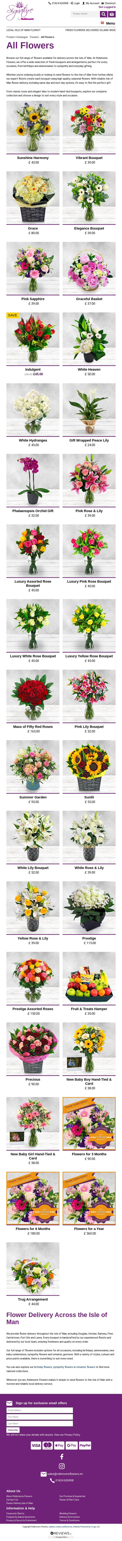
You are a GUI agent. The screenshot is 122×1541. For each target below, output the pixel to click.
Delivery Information (69, 1517)
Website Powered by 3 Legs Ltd (86, 1527)
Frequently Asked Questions (20, 1517)
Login (76, 3)
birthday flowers (43, 1367)
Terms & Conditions (69, 1520)
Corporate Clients (15, 1513)
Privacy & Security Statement (21, 1520)
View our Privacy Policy (67, 1434)
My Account (92, 3)
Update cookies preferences (60, 1527)
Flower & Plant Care (69, 1499)
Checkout (110, 3)
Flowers (34, 37)
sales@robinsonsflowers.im (65, 1474)
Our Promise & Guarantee (72, 1496)
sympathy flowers (63, 1367)
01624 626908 (64, 1480)
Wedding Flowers (68, 1513)
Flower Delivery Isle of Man (19, 1503)
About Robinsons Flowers (19, 1496)
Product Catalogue (17, 37)
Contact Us (12, 1499)
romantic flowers (85, 1367)
